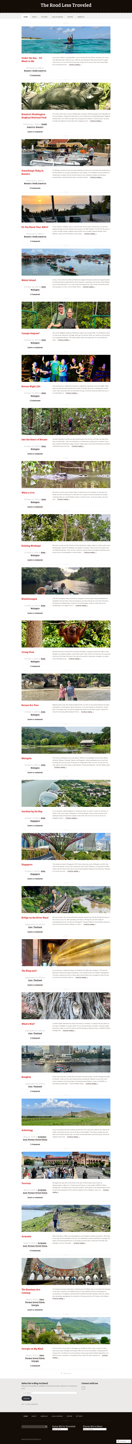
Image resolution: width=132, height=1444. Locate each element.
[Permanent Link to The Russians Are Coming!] (66, 1284)
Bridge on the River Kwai (35, 917)
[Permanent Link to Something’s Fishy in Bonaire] (66, 165)
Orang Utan (28, 652)
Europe (70, 17)
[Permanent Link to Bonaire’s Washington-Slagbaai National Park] (66, 109)
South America (39, 70)
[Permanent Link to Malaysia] (66, 753)
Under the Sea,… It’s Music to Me (32, 59)
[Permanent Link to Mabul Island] (66, 275)
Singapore (35, 820)
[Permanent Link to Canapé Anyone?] (66, 328)
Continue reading (75, 65)
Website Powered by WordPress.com (31, 1439)
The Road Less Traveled (66, 5)
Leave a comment (35, 131)
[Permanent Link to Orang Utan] (66, 647)
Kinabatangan (29, 598)
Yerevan (26, 1183)
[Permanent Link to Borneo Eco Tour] (66, 700)
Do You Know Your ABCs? (35, 227)
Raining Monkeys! (31, 545)
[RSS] (83, 1388)
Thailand (37, 927)
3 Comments (35, 75)
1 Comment (35, 241)
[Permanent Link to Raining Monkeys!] (66, 541)
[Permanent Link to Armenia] (66, 1231)
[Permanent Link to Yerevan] (66, 1178)
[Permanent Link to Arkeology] (66, 1125)
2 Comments (35, 188)
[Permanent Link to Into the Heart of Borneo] (66, 434)
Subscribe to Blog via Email (35, 1383)
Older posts (67, 1373)
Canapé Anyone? (31, 333)
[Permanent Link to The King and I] (66, 966)
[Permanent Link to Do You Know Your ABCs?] (66, 222)
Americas (80, 17)
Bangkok (26, 1076)
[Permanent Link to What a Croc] (66, 487)
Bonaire (28, 70)
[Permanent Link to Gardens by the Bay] (66, 806)
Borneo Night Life (31, 386)
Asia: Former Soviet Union (35, 1139)
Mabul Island (29, 280)
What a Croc (28, 492)
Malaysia (35, 289)
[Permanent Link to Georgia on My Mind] (66, 1343)
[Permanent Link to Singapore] (66, 859)
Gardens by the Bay (32, 811)
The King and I (29, 970)
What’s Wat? (28, 1023)
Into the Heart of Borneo (34, 439)
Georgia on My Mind (32, 1348)
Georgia (35, 1305)
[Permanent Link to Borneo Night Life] (66, 381)
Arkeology (27, 1130)
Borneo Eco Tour (30, 705)
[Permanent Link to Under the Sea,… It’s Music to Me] (66, 53)
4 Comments (35, 1250)
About (34, 17)
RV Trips (44, 17)
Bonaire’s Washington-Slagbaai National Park (34, 116)
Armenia (42, 1136)
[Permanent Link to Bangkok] (66, 1072)
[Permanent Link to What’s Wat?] (66, 1019)
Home (26, 17)
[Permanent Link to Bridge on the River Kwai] (66, 912)
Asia (43, 286)
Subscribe (27, 1398)
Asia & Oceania (57, 17)
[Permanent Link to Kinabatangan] (66, 594)
